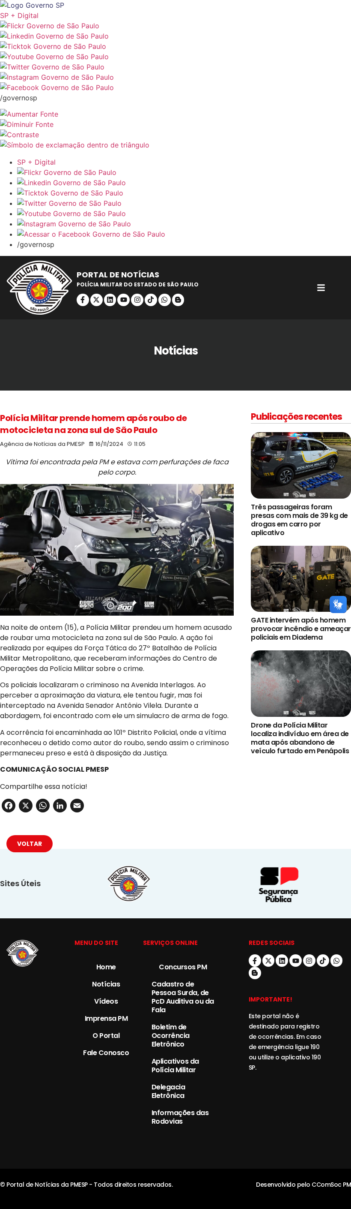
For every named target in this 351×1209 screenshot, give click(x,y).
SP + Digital (19, 15)
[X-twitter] (96, 300)
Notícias (106, 984)
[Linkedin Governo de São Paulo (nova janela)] (175, 36)
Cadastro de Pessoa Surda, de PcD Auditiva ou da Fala (183, 997)
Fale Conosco (106, 1053)
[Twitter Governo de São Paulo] (184, 203)
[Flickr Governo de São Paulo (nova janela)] (175, 26)
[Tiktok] (151, 300)
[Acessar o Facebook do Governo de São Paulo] (184, 234)
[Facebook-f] (83, 300)
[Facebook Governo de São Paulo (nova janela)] (175, 87)
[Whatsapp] (164, 300)
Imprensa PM (106, 1018)
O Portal (105, 1036)
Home (106, 967)
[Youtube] (123, 300)
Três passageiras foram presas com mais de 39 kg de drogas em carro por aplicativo (299, 520)
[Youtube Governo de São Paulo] (184, 213)
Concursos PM (183, 967)
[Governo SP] (175, 5)
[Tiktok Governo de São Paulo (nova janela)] (175, 46)
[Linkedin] (110, 300)
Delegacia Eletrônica (168, 1091)
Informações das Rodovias (180, 1117)
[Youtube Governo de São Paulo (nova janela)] (175, 56)
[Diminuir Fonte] (175, 124)
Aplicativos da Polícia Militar (175, 1065)
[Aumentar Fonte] (175, 114)
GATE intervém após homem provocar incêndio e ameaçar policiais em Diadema (301, 628)
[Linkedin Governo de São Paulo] (184, 182)
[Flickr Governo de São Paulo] (184, 172)
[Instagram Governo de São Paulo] (175, 77)
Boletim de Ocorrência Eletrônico (171, 1035)
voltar (29, 843)
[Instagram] (137, 300)
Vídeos (106, 1001)
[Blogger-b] (178, 300)
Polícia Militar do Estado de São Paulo (138, 284)
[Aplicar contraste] (175, 134)
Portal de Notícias (118, 274)
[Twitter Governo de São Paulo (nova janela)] (175, 67)
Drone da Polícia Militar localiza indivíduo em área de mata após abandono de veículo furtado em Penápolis (300, 738)
